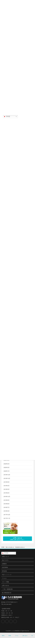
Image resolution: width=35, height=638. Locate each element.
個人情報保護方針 (6, 593)
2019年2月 (6, 493)
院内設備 (4, 571)
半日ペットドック (6, 574)
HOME (9, 635)
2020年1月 (6, 471)
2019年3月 (6, 489)
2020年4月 (6, 464)
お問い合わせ (5, 585)
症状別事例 (5, 567)
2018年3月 (6, 511)
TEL (32, 635)
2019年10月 (7, 478)
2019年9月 (6, 482)
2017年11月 (7, 518)
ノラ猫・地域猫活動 (7, 589)
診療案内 (4, 564)
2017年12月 (7, 514)
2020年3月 (6, 467)
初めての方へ (5, 560)
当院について (5, 556)
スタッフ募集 (5, 582)
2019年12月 (7, 474)
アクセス (4, 578)
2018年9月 (6, 500)
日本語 (8, 116)
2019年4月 (6, 485)
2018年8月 (6, 504)
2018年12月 (7, 496)
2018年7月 (6, 507)
